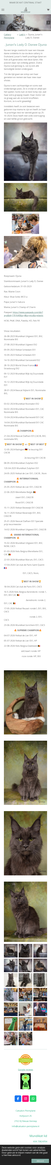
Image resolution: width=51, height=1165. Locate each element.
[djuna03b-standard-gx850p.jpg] (10, 965)
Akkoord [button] (40, 1161)
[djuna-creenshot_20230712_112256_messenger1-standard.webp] (40, 980)
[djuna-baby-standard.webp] (25, 980)
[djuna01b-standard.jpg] (40, 965)
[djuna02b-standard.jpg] (25, 965)
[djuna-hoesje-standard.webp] (10, 980)
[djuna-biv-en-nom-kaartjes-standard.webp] (40, 994)
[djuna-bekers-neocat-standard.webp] (40, 1024)
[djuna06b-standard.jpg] (10, 950)
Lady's (22, 34)
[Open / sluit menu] (3, 9)
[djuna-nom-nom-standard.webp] (25, 994)
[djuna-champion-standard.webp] (10, 1024)
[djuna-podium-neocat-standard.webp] (25, 1024)
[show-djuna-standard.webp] (10, 1009)
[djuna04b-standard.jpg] (40, 950)
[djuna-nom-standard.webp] (40, 1009)
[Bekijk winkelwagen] (48, 9)
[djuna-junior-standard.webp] (10, 994)
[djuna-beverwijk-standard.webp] (10, 1038)
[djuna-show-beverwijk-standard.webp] (25, 1009)
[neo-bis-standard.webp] (25, 1038)
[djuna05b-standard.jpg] (25, 950)
